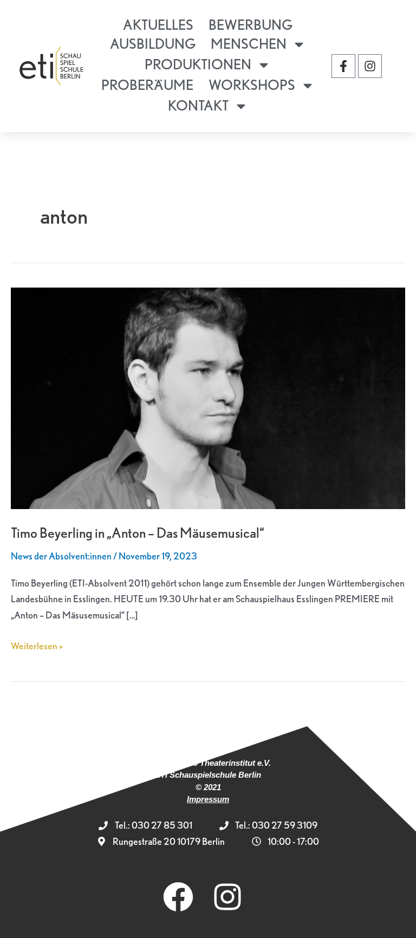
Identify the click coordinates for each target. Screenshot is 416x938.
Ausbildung (153, 43)
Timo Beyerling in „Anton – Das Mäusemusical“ (137, 532)
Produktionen (198, 64)
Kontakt (198, 105)
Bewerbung (250, 24)
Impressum (208, 799)
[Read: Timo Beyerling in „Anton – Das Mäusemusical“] (208, 396)
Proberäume (147, 84)
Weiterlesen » (37, 645)
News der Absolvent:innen (61, 556)
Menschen (249, 43)
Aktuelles (158, 24)
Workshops (252, 84)
